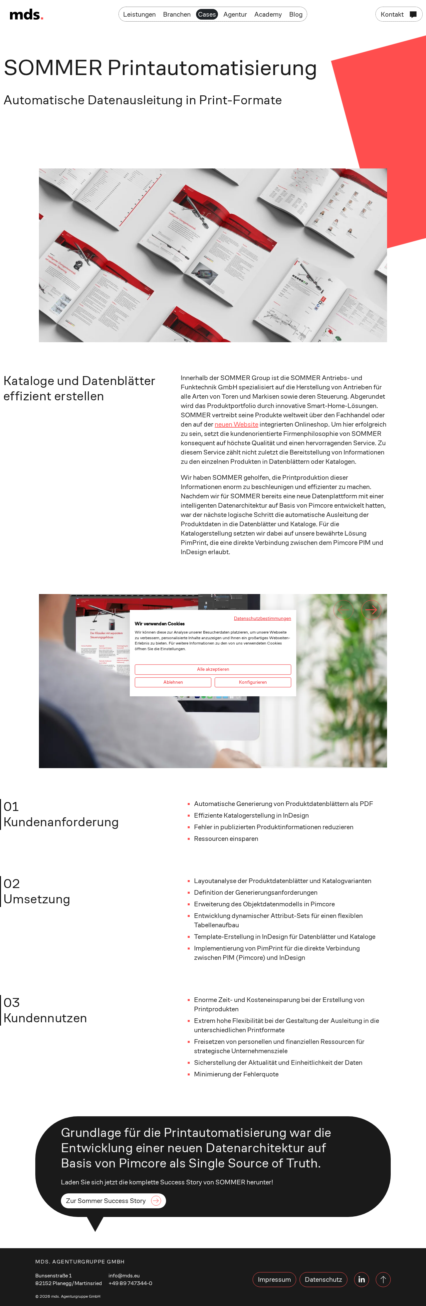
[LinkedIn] (361, 1279)
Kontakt (392, 14)
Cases (207, 14)
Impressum (274, 1279)
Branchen (177, 14)
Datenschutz (323, 1279)
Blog (296, 14)
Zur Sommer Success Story (106, 1200)
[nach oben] (383, 1279)
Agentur (235, 14)
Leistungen (139, 14)
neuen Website (236, 424)
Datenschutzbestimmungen (262, 618)
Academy (268, 14)
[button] (371, 610)
